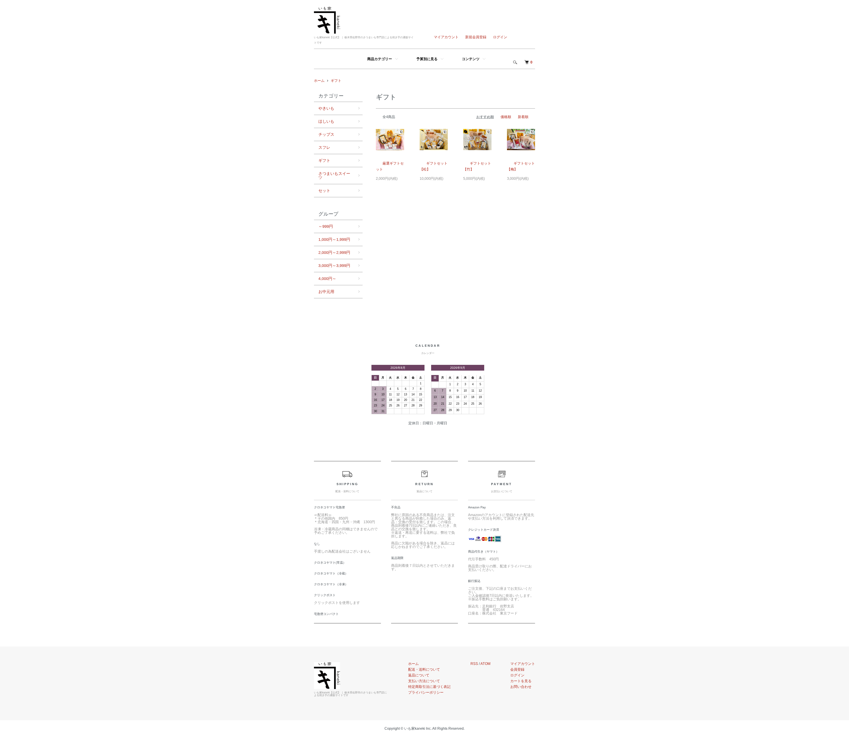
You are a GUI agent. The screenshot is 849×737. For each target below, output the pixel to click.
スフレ (324, 147)
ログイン (500, 37)
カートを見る (521, 681)
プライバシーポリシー (426, 692)
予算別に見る (427, 58)
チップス (326, 134)
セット (324, 190)
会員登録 (517, 669)
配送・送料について (424, 669)
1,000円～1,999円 (334, 239)
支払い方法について (424, 681)
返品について (418, 675)
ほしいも (326, 121)
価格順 (506, 117)
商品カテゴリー (379, 58)
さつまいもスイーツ (334, 175)
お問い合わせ (521, 687)
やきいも (326, 108)
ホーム (319, 80)
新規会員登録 (475, 37)
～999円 (325, 226)
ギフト (336, 80)
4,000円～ (327, 278)
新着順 (523, 117)
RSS (474, 664)
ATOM (485, 664)
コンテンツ (471, 58)
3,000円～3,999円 (334, 265)
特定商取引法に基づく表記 (429, 687)
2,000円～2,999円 (334, 252)
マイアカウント (446, 37)
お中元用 (326, 291)
